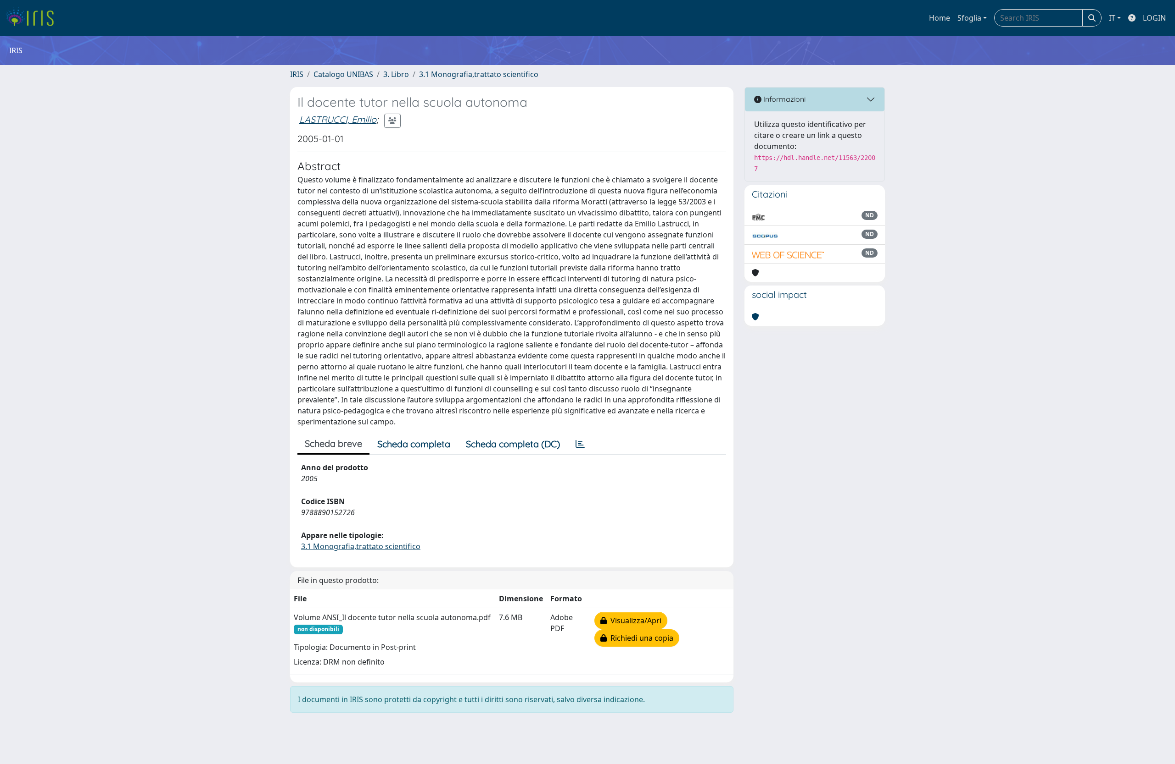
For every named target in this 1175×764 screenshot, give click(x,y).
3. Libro (396, 74)
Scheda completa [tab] (413, 444)
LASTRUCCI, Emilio (337, 119)
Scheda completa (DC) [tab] (513, 444)
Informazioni (783, 99)
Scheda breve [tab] (333, 443)
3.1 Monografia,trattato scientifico (478, 74)
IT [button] (1112, 18)
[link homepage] (33, 17)
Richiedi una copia (640, 638)
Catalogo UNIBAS (343, 74)
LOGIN (1154, 18)
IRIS (296, 74)
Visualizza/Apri (634, 621)
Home (939, 18)
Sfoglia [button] (969, 18)
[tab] (580, 444)
